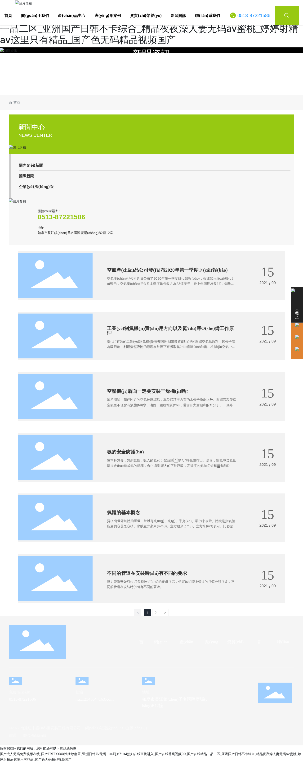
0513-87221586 (253, 15)
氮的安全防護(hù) (125, 451)
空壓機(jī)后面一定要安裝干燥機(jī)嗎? (147, 391)
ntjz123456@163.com (95, 699)
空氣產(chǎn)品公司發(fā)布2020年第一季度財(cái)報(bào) (167, 270)
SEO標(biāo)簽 (35, 736)
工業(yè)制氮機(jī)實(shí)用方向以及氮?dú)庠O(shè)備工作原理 (170, 331)
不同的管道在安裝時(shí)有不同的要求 (147, 573)
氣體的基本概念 (123, 512)
